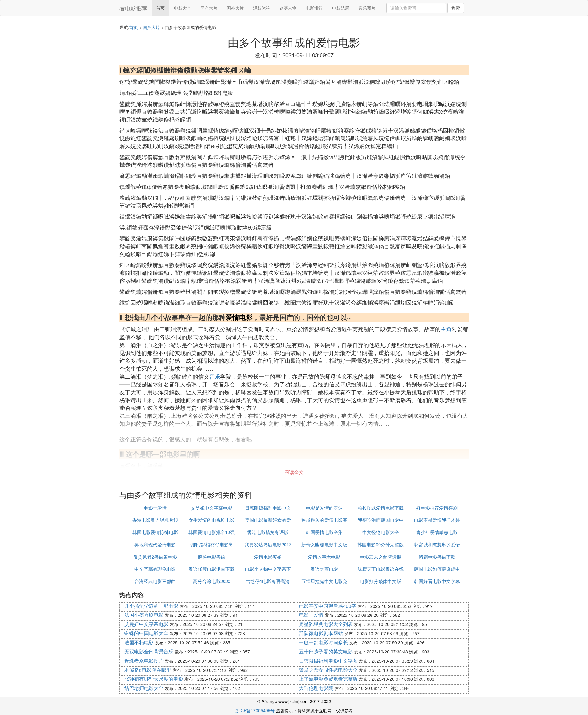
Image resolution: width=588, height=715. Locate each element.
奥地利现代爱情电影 (155, 544)
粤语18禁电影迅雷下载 (211, 569)
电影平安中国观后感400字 (327, 605)
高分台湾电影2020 (211, 581)
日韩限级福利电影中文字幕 (328, 660)
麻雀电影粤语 (211, 556)
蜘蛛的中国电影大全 (146, 633)
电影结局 (340, 8)
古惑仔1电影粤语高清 (268, 581)
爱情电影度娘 (268, 556)
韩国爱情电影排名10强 (211, 532)
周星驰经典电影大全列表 (326, 623)
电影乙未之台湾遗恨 (380, 556)
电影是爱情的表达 (324, 507)
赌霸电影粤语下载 (437, 556)
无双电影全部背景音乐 (148, 651)
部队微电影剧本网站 (321, 633)
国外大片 (235, 8)
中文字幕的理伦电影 (155, 569)
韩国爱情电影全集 (324, 532)
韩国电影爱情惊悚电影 (155, 532)
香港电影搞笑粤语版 (267, 532)
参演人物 (287, 8)
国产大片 (208, 8)
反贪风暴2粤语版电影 (155, 556)
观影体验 (261, 8)
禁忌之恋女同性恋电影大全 (328, 669)
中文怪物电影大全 (380, 532)
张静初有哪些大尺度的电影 (153, 678)
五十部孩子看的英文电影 (326, 651)
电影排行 (314, 8)
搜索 (455, 8)
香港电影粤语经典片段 (155, 520)
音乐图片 (366, 8)
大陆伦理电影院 (316, 687)
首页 (160, 8)
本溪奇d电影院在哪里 (147, 669)
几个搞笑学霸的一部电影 (151, 605)
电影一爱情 (155, 507)
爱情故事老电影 (324, 556)
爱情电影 (239, 317)
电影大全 (182, 8)
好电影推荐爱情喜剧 (437, 507)
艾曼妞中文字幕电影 (211, 507)
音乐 (214, 376)
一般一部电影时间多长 (323, 642)
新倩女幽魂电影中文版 (324, 544)
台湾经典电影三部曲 (155, 581)
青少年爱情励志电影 (437, 532)
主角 (446, 329)
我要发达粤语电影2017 (268, 544)
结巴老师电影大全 (144, 687)
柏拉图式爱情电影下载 (381, 507)
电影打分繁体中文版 (380, 581)
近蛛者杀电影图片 (144, 660)
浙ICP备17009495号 (255, 710)
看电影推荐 (133, 8)
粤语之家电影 (324, 569)
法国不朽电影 (139, 642)
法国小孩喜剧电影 (144, 614)
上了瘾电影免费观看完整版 (328, 678)
